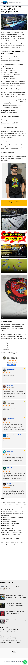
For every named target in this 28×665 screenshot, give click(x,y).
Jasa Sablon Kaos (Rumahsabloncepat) (13, 357)
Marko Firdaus (10, 385)
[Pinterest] (15, 652)
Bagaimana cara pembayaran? (11, 521)
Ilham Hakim (10, 451)
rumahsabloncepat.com (15, 2)
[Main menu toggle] (25, 2)
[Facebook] (13, 652)
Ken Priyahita (10, 484)
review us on (10, 364)
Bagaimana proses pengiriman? (11, 523)
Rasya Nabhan (10, 418)
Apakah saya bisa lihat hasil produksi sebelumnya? (12, 514)
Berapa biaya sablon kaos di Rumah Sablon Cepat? (14, 505)
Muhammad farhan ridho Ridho (15, 434)
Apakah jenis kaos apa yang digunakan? (14, 511)
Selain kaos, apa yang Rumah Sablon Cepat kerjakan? (12, 518)
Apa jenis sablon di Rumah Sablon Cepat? (14, 502)
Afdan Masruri (10, 369)
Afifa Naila (9, 467)
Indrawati (9, 402)
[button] (25, 662)
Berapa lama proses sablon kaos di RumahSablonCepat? (11, 509)
